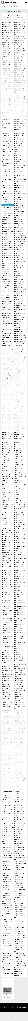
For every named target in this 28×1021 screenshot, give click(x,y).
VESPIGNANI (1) (7, 921)
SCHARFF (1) (6, 805)
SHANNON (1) (19, 837)
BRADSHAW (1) (20, 119)
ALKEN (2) (7, 28)
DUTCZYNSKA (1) (19, 268)
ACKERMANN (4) (19, 22)
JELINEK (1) (18, 462)
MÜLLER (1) (18, 646)
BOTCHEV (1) (18, 108)
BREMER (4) (5, 135)
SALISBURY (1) (18, 792)
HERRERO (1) (7, 434)
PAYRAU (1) (19, 690)
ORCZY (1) (5, 678)
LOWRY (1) (5, 562)
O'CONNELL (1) (7, 671)
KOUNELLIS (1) (19, 496)
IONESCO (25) (7, 454)
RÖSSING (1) (18, 774)
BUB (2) (17, 139)
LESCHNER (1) (19, 546)
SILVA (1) (19, 841)
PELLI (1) (17, 694)
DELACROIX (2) (19, 239)
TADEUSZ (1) (19, 873)
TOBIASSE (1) (6, 885)
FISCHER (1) (18, 307)
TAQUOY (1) (19, 879)
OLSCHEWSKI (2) (7, 676)
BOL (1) (18, 94)
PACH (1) (5, 684)
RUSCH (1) (5, 786)
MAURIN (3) (6, 602)
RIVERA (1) (18, 758)
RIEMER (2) (18, 754)
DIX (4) (17, 251)
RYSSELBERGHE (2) (8, 789)
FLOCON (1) (6, 313)
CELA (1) (6, 167)
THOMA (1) (18, 881)
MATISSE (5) (6, 600)
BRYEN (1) (6, 139)
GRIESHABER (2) (19, 381)
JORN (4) (17, 470)
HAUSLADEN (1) (19, 419)
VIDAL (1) (18, 923)
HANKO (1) (5, 411)
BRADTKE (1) (18, 121)
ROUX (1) (5, 780)
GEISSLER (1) (6, 353)
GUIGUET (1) (7, 390)
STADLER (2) (18, 853)
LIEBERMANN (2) (19, 554)
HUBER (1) (18, 446)
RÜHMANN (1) (6, 782)
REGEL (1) (17, 744)
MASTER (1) (19, 594)
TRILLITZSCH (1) (19, 893)
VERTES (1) (18, 919)
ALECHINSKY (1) (19, 26)
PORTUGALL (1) (19, 722)
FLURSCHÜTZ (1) (7, 315)
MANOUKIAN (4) (20, 582)
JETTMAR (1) (6, 466)
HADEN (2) (18, 400)
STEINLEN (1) (6, 862)
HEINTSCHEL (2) (7, 424)
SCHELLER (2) (19, 807)
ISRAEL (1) (18, 454)
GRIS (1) (5, 383)
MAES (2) (17, 574)
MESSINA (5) (19, 618)
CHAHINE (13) (6, 171)
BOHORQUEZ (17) (19, 91)
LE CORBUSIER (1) (6, 530)
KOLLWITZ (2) (6, 496)
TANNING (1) (7, 877)
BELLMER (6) (6, 68)
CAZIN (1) (19, 165)
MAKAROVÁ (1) (19, 580)
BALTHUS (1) (17, 46)
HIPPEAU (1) (19, 436)
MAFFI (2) (5, 576)
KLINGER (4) (6, 492)
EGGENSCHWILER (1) (7, 276)
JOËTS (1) (17, 466)
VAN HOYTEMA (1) (20, 909)
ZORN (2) (18, 973)
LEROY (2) (6, 546)
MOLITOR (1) (7, 628)
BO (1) (4, 90)
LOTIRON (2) (6, 560)
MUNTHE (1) (19, 650)
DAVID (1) (18, 227)
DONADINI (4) (7, 253)
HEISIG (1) (6, 427)
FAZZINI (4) (18, 297)
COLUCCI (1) (18, 201)
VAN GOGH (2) (7, 909)
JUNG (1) (18, 474)
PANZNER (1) (18, 686)
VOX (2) (6, 933)
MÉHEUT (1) (7, 610)
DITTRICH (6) (6, 251)
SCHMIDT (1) (6, 813)
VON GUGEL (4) (19, 931)
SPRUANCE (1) (7, 853)
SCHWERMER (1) (8, 827)
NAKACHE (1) (19, 652)
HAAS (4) (18, 395)
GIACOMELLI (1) (19, 359)
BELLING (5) (18, 66)
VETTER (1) (18, 921)
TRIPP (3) (6, 895)
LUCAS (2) (18, 564)
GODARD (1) (19, 363)
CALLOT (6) (18, 149)
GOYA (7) (6, 375)
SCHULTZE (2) (19, 823)
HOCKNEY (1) (6, 442)
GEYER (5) (7, 359)
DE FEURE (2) (19, 229)
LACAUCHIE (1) (7, 513)
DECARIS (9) (18, 233)
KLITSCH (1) (18, 492)
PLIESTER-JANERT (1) (7, 719)
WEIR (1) (6, 945)
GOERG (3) (18, 365)
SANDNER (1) (6, 797)
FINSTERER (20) (19, 305)
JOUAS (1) (6, 474)
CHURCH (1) (20, 188)
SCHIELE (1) (18, 809)
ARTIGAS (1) (19, 38)
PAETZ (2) (17, 684)
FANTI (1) (5, 291)
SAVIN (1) (6, 801)
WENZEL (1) (18, 945)
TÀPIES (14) (18, 877)
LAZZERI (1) (19, 528)
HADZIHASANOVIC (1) (19, 404)
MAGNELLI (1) (19, 576)
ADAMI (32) (6, 24)
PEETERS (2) (6, 694)
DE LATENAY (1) (7, 231)
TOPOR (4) (18, 887)
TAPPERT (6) (6, 879)
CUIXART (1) (19, 215)
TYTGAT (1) (6, 899)
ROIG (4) (18, 766)
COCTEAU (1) (18, 197)
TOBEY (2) (18, 883)
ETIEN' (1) (4, 287)
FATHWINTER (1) (6, 298)
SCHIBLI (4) (7, 809)
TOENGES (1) (19, 885)
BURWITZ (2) (6, 145)
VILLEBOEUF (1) (7, 927)
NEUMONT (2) (19, 656)
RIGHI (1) (6, 758)
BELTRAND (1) (19, 68)
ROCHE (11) (6, 762)
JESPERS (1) (18, 464)
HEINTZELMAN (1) (19, 424)
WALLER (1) (6, 941)
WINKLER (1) (19, 953)
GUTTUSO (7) (7, 395)
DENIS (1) (18, 243)
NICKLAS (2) (18, 658)
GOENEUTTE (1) (7, 365)
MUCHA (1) (6, 644)
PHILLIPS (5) (6, 704)
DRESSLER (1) (8, 260)
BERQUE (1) (18, 74)
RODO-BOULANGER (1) (7, 765)
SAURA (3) (18, 799)
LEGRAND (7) (6, 536)
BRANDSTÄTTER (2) (20, 123)
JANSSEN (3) (18, 458)
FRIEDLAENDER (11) (7, 338)
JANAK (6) (5, 458)
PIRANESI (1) (18, 713)
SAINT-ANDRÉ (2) (17, 788)
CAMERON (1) (19, 152)
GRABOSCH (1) (19, 375)
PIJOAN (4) (18, 710)
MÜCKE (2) (18, 644)
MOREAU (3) (7, 636)
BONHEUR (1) (6, 100)
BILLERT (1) (5, 84)
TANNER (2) (18, 875)
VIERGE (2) (6, 925)
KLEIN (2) (6, 490)
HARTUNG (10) (6, 417)
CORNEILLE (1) (20, 207)
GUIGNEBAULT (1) (19, 387)
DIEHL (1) (7, 247)
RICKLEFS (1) (6, 754)
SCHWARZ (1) (19, 825)
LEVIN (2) (5, 548)
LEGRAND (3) (18, 536)
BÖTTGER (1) (19, 110)
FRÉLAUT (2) (6, 335)
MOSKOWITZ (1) (19, 640)
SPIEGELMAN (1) (19, 851)
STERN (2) (18, 865)
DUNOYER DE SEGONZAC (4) (7, 268)
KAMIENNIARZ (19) (20, 476)
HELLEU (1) (19, 427)
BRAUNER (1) (6, 133)
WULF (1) (6, 963)
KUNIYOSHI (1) (19, 502)
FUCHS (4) (5, 343)
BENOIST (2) (6, 70)
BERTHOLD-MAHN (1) (6, 79)
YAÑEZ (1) (20, 965)
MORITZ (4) (18, 638)
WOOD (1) (7, 960)
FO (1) (17, 315)
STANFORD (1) (6, 855)
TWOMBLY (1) (18, 897)
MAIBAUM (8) (18, 578)
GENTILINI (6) (7, 357)
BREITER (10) (19, 133)
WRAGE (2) (18, 961)
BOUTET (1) (18, 114)
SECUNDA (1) (6, 831)
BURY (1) (17, 145)
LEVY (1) (6, 550)
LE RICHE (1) (18, 530)
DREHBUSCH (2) (7, 257)
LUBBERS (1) (6, 564)
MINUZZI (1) (19, 624)
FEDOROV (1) (19, 299)
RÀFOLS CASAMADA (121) (7, 739)
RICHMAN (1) (19, 750)
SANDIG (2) (18, 795)
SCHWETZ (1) (18, 827)
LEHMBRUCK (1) (7, 540)
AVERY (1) (5, 44)
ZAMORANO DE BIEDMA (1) (6, 970)
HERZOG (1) (18, 434)
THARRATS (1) (7, 881)
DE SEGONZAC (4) (7, 234)
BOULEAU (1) (19, 112)
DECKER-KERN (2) (20, 235)
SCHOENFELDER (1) (20, 820)
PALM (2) (6, 686)
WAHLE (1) (5, 939)
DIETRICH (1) (19, 247)
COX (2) (6, 215)
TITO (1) (5, 883)
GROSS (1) (18, 383)
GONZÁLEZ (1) (7, 369)
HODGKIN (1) (19, 442)
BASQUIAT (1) (7, 57)
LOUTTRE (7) (19, 560)
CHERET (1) (6, 185)
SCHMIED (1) (7, 818)
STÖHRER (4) (19, 867)
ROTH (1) (5, 776)
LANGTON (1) (18, 520)
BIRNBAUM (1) (19, 84)
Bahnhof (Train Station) (7, 996)
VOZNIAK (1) (19, 933)
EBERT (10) (18, 271)
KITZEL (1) (6, 488)
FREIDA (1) (18, 333)
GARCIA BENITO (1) (18, 346)
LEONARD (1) (19, 542)
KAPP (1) (17, 478)
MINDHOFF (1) (6, 624)
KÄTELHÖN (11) (7, 483)
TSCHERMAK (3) (19, 895)
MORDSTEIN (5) (20, 633)
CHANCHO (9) (7, 175)
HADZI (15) (6, 403)
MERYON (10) (7, 618)
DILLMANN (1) (7, 249)
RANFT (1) (18, 738)
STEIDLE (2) (7, 857)
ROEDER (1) (18, 764)
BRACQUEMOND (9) (7, 120)
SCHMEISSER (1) (19, 811)
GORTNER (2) (6, 371)
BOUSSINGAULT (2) (7, 115)
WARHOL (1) (6, 943)
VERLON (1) (18, 913)
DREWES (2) (19, 259)
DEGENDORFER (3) (20, 237)
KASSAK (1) (18, 480)
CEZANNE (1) (18, 167)
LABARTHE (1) (19, 506)
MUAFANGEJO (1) (19, 642)
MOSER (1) (6, 640)
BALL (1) (5, 46)
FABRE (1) (18, 287)
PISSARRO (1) (7, 716)
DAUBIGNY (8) (19, 224)
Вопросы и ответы (14, 1016)
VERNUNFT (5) (7, 919)
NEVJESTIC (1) (7, 658)
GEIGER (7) (18, 351)
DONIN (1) (19, 253)
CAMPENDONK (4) (7, 156)
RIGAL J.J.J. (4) (17, 756)
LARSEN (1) (18, 522)
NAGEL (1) (5, 652)
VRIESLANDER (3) (7, 936)
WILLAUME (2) (20, 950)
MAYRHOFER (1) (19, 603)
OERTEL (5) (18, 672)
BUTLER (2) (5, 147)
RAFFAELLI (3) (19, 735)
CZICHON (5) (7, 217)
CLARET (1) (18, 195)
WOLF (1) (5, 957)
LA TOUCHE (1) (7, 506)
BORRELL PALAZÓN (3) (19, 105)
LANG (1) (17, 518)
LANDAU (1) (6, 518)
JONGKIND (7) (7, 471)
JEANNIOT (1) (8, 463)
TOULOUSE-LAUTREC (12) (19, 890)
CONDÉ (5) (6, 203)
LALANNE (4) (19, 514)
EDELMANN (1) (7, 273)
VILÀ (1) (19, 925)
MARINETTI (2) (6, 589)
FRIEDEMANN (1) (19, 335)
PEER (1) (18, 692)
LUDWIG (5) (6, 570)
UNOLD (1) (17, 901)
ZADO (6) (18, 967)
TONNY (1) (6, 887)
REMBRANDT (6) (19, 747)
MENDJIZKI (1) (7, 614)
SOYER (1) (6, 851)
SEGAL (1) (6, 833)
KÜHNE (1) (6, 502)
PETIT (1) (5, 698)
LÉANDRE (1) (19, 532)
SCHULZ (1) (7, 825)
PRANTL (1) (18, 724)
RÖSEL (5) (18, 772)
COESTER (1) (6, 199)
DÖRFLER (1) (18, 255)
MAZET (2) (5, 606)
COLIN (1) (17, 199)
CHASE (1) (20, 179)
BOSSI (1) (6, 108)
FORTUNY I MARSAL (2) (7, 324)
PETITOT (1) (19, 699)
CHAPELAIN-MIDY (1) (7, 180)
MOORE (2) (6, 632)
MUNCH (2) (18, 648)
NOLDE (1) (17, 666)
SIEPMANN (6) (19, 839)
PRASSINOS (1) (19, 726)
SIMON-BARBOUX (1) (18, 844)
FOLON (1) (19, 317)
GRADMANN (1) (7, 377)
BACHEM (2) (18, 44)
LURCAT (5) (18, 572)
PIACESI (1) (18, 704)
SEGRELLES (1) (18, 833)
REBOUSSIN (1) (7, 742)
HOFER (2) (5, 444)
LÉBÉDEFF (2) (6, 534)
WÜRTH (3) (7, 965)
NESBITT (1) (19, 654)
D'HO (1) (17, 217)
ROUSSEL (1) (7, 778)
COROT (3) (7, 210)
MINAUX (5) (18, 622)
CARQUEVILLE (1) (7, 163)
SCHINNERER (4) (7, 811)
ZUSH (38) (16, 975)
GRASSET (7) (19, 379)
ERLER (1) (5, 283)
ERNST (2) (5, 285)
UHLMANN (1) (6, 901)
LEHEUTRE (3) (19, 538)
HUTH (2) (6, 450)
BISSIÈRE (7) (18, 86)
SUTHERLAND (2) (19, 870)
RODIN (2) (18, 762)
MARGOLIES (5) (19, 586)
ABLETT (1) (6, 22)
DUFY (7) (17, 263)
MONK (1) (18, 630)
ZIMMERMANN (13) (7, 973)
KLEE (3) (17, 488)
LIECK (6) (18, 556)
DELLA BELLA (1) (20, 241)
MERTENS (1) (19, 615)
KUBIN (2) (5, 500)
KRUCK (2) (18, 498)
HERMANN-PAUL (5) (6, 429)
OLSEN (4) (18, 676)
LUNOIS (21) (19, 570)
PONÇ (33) (5, 722)
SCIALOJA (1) (18, 829)
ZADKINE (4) (5, 967)
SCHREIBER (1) (7, 823)
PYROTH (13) (6, 732)
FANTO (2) (6, 295)
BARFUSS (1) (5, 50)
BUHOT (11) (6, 143)
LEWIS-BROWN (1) (7, 552)
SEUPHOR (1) (6, 837)
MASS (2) (18, 592)
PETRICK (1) (7, 702)
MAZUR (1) (6, 608)
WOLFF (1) (18, 957)
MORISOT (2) (6, 638)
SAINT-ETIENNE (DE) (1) (7, 792)
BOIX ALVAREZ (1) (7, 95)
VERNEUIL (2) (20, 916)
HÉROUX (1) (18, 432)
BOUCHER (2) (6, 112)
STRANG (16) (6, 869)
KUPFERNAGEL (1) (7, 504)
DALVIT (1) (6, 221)
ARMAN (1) (20, 33)
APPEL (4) (17, 30)
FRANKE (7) (6, 333)
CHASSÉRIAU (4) (19, 182)
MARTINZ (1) (6, 592)
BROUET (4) (6, 137)
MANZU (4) (6, 584)
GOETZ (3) (6, 367)
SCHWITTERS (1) (7, 829)
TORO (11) (5, 889)
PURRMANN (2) (19, 730)
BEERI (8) (17, 64)
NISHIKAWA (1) (20, 664)
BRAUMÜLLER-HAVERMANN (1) (19, 129)
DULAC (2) (5, 265)
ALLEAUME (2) (19, 28)
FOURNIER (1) (7, 330)
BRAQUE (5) (6, 127)
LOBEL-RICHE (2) (20, 558)
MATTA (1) (18, 600)
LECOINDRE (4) (20, 534)
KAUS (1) (17, 482)
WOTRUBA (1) (18, 959)
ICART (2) (5, 452)
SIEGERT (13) (7, 840)
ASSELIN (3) (19, 40)
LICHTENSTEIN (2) (7, 554)
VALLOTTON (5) (7, 907)
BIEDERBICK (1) (20, 82)
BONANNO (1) (19, 96)
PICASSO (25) (6, 706)
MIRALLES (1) (6, 626)
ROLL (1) (5, 768)
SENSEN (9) (5, 835)
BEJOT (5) (6, 66)
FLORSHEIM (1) (19, 313)
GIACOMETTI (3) (7, 361)
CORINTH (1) (18, 205)
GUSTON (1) (18, 393)
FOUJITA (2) (18, 326)
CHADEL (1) (6, 169)
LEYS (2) (18, 552)
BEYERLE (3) (6, 82)
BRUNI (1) (18, 137)
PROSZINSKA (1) (7, 730)
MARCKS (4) (19, 584)
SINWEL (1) (6, 847)
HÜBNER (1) (6, 448)
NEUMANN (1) (6, 656)
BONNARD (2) (19, 102)
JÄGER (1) (18, 456)
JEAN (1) (18, 460)
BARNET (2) (18, 52)
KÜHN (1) (18, 500)
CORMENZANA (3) (7, 207)
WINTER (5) (6, 955)
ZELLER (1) (18, 971)
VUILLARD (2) (19, 935)
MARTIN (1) (18, 590)
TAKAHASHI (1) (7, 875)
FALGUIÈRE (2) (20, 289)
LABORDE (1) (6, 508)
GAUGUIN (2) (18, 349)
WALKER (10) (18, 939)
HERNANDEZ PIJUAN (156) (19, 429)
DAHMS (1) (6, 219)
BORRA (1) (6, 104)
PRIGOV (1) (6, 728)
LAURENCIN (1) (7, 524)
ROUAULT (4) (19, 776)
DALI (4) (18, 219)
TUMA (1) (5, 897)
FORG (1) (18, 321)
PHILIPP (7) (19, 702)
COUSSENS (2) (19, 213)
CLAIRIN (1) (20, 193)
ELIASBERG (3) (6, 279)
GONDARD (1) (19, 367)
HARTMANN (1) (20, 415)
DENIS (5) (6, 243)
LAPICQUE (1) (7, 522)
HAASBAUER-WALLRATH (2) (7, 398)
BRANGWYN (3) (19, 125)
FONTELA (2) (18, 319)
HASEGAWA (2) (19, 417)
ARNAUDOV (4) (7, 36)
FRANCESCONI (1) (20, 329)
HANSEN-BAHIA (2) (19, 412)
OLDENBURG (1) (19, 674)
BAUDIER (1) (18, 58)
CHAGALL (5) (18, 169)
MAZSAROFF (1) (19, 606)
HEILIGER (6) (19, 421)
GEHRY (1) (5, 351)
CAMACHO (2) (6, 151)
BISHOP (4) (6, 86)
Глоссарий (24, 1007)
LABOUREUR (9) (19, 509)
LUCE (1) (6, 566)
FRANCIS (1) (18, 331)
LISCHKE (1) (6, 558)
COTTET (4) (19, 211)
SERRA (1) (18, 835)
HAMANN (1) (18, 409)
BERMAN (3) (18, 72)
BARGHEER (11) (19, 50)
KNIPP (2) (6, 494)
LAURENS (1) (19, 524)
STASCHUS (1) (19, 855)
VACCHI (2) (18, 903)
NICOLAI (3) (7, 661)
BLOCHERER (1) (19, 88)
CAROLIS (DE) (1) (19, 161)
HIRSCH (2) (6, 438)
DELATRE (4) (6, 241)
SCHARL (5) (18, 805)
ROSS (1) (5, 774)
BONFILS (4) (6, 98)
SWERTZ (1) (6, 873)
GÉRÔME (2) (19, 357)
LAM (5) (5, 516)
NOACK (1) (6, 666)
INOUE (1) (18, 452)
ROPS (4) (19, 769)
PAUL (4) (5, 690)
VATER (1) (5, 911)
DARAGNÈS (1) (7, 224)
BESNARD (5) (18, 78)
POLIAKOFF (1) (19, 720)
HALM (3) (5, 409)
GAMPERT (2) (6, 345)
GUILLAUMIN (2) (20, 391)
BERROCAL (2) (7, 76)
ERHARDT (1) (20, 281)
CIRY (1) (17, 191)
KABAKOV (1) (6, 476)
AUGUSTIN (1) (19, 42)
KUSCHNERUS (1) (20, 504)
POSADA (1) (7, 725)
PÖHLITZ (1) (18, 718)
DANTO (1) (18, 221)
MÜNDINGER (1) (7, 650)
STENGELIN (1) (20, 863)
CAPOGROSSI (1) (7, 160)
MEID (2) (5, 612)
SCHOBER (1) (19, 817)
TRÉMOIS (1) (7, 893)
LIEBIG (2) (5, 556)
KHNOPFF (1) (19, 486)
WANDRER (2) (18, 941)
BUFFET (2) (18, 141)
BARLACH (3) (6, 52)
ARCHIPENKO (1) (7, 33)
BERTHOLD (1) (19, 76)
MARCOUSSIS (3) (7, 586)
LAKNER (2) (18, 512)
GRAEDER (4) (18, 377)
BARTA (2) (6, 54)
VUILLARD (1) (19, 937)
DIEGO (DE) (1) (19, 245)
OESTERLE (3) (7, 674)
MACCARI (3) (6, 574)
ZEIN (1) (17, 969)
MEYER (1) (7, 620)
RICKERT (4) (19, 752)
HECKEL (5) (6, 421)
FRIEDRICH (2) (20, 337)
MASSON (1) (6, 594)
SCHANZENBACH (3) (19, 802)
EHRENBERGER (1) (19, 276)
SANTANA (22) (19, 797)
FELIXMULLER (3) (7, 303)
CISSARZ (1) (7, 194)
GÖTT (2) (5, 373)
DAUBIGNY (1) (7, 227)
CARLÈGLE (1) (17, 159)
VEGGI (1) (18, 911)
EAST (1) (5, 271)
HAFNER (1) (6, 407)
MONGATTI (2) (6, 630)
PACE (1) (18, 682)
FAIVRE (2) (5, 289)
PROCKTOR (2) (19, 728)
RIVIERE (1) (6, 760)
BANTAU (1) (6, 48)
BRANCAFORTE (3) (7, 124)
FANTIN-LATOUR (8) (20, 292)
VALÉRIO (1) (7, 905)
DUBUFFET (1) (6, 263)
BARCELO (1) (19, 48)
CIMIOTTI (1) (6, 191)
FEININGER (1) (7, 301)
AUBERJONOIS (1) (7, 42)
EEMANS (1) (18, 273)
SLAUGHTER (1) (19, 847)
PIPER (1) (5, 712)
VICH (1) (5, 923)
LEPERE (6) (19, 544)
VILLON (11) (19, 927)
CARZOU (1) (6, 165)
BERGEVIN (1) (19, 70)
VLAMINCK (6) (7, 930)
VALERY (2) (18, 905)
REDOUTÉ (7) (7, 745)
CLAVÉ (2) (5, 197)
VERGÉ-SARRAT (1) (7, 914)
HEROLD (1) (5, 432)
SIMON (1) (5, 843)
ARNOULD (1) (19, 36)
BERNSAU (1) (6, 74)
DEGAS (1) (5, 237)
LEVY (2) (18, 550)
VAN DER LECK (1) (19, 907)
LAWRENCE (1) (19, 526)
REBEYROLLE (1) (19, 740)
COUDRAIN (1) (7, 213)
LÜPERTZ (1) (6, 572)
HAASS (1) (18, 397)
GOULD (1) (17, 373)
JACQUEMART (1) (7, 456)
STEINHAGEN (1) (19, 858)
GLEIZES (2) (6, 363)
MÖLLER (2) (18, 628)
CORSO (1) (18, 209)
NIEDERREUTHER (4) (18, 661)
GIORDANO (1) (19, 361)
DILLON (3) (19, 249)
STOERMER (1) (6, 867)
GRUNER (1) (6, 385)
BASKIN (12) (19, 54)
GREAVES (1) (6, 381)
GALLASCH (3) (19, 343)
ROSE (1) (5, 772)
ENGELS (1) (18, 279)
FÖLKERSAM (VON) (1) (6, 318)
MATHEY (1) (20, 597)
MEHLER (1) (18, 610)
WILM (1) (5, 953)
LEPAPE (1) (6, 544)
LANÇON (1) (19, 516)
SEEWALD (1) (19, 831)
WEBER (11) (19, 943)
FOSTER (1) (18, 323)
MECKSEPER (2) (20, 608)
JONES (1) (7, 468)
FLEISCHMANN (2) (19, 310)
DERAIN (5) (6, 245)
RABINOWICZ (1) (7, 735)
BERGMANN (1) (7, 72)
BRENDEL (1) (18, 135)
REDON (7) (18, 742)
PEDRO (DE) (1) (6, 692)
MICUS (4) (18, 620)
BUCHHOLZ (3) (6, 141)
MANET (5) (6, 582)
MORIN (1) (18, 636)
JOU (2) (17, 472)
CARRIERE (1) (19, 163)
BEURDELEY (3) (19, 80)
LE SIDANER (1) (7, 532)
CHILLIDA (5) (19, 185)
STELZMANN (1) (19, 861)
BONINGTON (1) (7, 102)
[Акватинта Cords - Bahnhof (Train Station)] (7, 987)
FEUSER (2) (18, 303)
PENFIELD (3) (6, 696)
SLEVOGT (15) (6, 849)
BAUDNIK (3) (7, 60)
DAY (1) (5, 229)
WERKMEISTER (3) (7, 948)
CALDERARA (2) (7, 149)
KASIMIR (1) (6, 480)
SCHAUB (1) (6, 807)
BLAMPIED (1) (7, 88)
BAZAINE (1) (18, 60)
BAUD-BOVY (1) (18, 56)
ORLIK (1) (17, 678)
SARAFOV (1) (6, 799)
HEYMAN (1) (6, 436)
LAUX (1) (6, 526)
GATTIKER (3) (7, 349)
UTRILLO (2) (6, 903)
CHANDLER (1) (20, 176)
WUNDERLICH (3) (19, 963)
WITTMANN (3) (20, 955)
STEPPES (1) (6, 865)
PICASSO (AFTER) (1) (20, 707)
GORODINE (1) (19, 369)
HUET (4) (17, 448)
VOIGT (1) (19, 929)
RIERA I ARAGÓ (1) (6, 756)
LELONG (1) (6, 542)
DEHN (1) (5, 239)
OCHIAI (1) (18, 670)
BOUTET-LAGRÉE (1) (19, 117)
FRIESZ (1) (18, 339)
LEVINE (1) (18, 548)
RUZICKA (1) (18, 786)
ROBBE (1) (18, 760)
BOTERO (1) (7, 110)
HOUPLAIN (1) (7, 446)
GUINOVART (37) (7, 393)
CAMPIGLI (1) (19, 155)
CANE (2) (17, 157)
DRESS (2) (18, 257)
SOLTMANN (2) (19, 849)
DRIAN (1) (20, 261)
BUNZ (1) (18, 143)
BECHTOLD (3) (19, 62)
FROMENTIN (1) (19, 341)
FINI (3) (5, 305)
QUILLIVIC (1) (18, 732)
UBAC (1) (17, 899)
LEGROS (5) (6, 538)
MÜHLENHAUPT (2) (7, 646)
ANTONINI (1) (7, 30)
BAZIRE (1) (6, 62)
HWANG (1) (18, 450)
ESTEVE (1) (18, 285)
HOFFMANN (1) (19, 444)
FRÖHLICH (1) (6, 341)
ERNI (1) (17, 283)
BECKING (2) (6, 64)
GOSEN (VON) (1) (20, 371)
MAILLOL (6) (6, 580)
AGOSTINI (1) (18, 24)
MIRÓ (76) (17, 626)
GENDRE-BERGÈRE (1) (19, 354)
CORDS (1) (5, 205)
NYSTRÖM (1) (19, 668)
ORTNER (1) (18, 680)
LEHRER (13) (18, 540)
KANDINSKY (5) (7, 478)
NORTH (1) (6, 668)
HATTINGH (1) (6, 419)
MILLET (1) (7, 622)
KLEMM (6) (18, 490)
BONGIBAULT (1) (19, 98)
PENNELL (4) (18, 696)
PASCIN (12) (18, 688)
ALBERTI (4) (6, 26)
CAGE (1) (17, 147)
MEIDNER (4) (19, 612)
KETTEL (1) (6, 486)
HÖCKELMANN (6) (20, 439)
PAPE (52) (5, 688)
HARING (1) (6, 415)
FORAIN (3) (5, 321)
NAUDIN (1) (6, 654)
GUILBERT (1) (19, 389)
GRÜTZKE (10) (20, 385)
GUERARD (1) (6, 387)
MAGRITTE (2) (6, 578)
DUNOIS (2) (18, 265)
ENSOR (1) (6, 281)
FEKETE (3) (18, 301)
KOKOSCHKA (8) (19, 494)
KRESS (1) (5, 498)
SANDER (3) (6, 795)
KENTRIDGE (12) (20, 484)
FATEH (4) (18, 295)
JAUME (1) (5, 460)
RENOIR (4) (7, 751)
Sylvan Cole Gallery (6, 11)
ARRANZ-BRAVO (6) (6, 39)
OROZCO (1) (7, 681)
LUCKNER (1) (19, 567)
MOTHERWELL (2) (7, 642)
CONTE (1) (19, 203)
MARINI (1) (18, 588)
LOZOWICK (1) (19, 562)
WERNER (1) (18, 947)
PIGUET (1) (6, 710)
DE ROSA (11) (19, 231)
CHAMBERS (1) (18, 172)
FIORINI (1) (6, 307)
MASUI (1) (7, 596)
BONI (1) (17, 100)
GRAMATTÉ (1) (7, 379)
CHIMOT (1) (6, 187)
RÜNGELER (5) (20, 783)
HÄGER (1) (19, 407)
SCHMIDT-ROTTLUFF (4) (19, 814)
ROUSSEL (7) (19, 778)
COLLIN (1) (6, 201)
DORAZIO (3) (6, 255)
